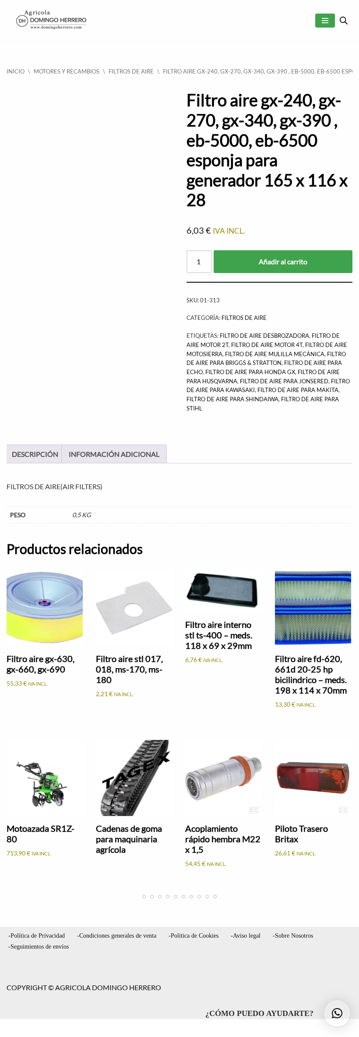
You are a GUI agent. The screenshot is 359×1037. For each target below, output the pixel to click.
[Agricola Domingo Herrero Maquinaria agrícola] (50, 20)
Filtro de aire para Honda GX (250, 371)
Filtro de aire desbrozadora (264, 335)
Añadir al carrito (283, 261)
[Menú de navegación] (325, 21)
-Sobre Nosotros (293, 935)
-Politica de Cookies (193, 935)
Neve (118, 1028)
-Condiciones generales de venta (116, 935)
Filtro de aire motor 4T (267, 344)
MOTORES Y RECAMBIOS (66, 71)
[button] (337, 1013)
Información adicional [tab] (114, 454)
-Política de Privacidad (36, 935)
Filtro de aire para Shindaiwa (232, 399)
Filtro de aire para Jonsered (284, 381)
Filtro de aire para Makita (297, 389)
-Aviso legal (245, 935)
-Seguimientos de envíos (38, 946)
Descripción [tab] (35, 454)
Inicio (16, 71)
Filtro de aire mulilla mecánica (274, 353)
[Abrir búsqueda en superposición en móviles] (343, 20)
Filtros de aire (131, 71)
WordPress (229, 1028)
